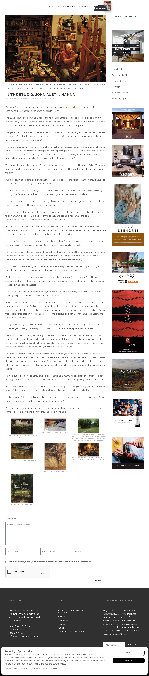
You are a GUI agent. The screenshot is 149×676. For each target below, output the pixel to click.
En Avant (116, 87)
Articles (23, 98)
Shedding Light (119, 98)
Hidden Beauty (119, 81)
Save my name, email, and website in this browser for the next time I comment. (50, 562)
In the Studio (34, 98)
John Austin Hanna (71, 107)
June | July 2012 (49, 98)
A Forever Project (120, 93)
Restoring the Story (121, 75)
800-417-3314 (16, 633)
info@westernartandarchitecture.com (26, 636)
